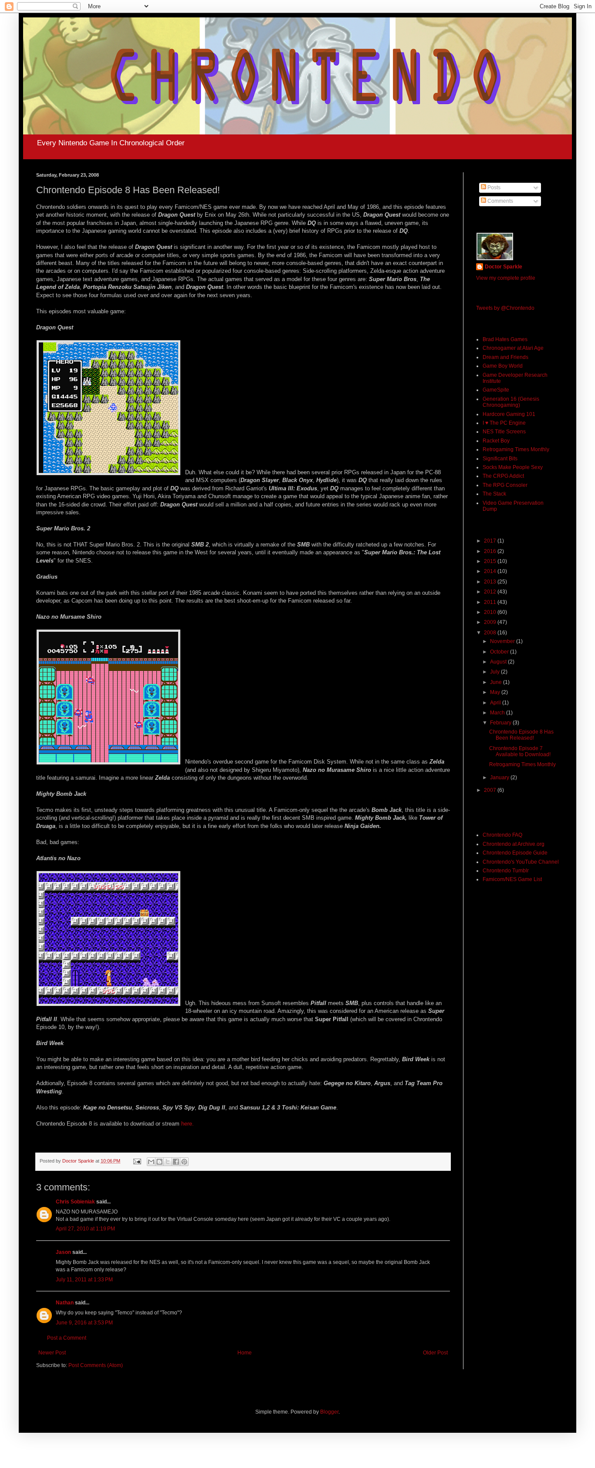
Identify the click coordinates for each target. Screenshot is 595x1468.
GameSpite (496, 390)
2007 (490, 790)
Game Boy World (503, 366)
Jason (63, 1252)
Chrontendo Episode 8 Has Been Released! (521, 735)
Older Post (435, 1353)
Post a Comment (66, 1338)
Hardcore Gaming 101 (509, 414)
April (496, 703)
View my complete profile (505, 278)
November (503, 641)
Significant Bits (500, 459)
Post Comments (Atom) (95, 1365)
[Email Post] (136, 1160)
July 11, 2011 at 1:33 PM (84, 1280)
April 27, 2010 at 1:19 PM (85, 1229)
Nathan (65, 1303)
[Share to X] (167, 1161)
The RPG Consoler (505, 485)
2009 (490, 622)
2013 (490, 582)
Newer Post (52, 1353)
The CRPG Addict (503, 476)
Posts (493, 187)
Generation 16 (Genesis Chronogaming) (511, 402)
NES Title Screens (504, 432)
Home (244, 1353)
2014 (490, 571)
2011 (490, 602)
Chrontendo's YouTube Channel (521, 862)
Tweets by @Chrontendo (505, 308)
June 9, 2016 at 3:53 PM (84, 1323)
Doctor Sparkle (503, 267)
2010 (490, 612)
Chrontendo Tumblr (506, 871)
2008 (490, 633)
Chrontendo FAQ (502, 835)
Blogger (329, 1412)
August (499, 662)
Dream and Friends (505, 357)
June (496, 682)
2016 (490, 551)
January (500, 777)
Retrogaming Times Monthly (516, 449)
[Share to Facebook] (176, 1161)
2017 (490, 541)
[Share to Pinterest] (184, 1161)
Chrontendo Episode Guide (515, 853)
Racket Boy (496, 441)
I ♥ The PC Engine (504, 423)
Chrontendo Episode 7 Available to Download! (520, 751)
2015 (490, 561)
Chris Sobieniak (75, 1202)
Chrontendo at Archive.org (513, 844)
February (501, 723)
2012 (490, 592)
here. (187, 1123)
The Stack (494, 494)
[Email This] (151, 1161)
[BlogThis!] (159, 1161)
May (495, 692)
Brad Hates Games (505, 339)
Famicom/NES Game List (512, 879)
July (495, 672)
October (500, 652)
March (498, 713)
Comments (499, 201)
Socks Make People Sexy (513, 467)
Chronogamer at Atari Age (513, 348)
